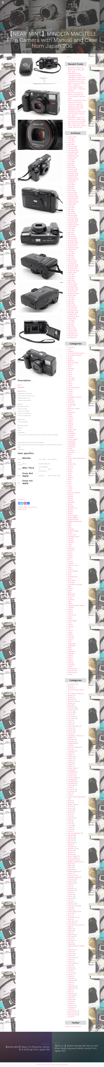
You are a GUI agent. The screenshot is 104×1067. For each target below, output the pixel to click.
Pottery (70, 569)
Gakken (70, 426)
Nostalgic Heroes (73, 536)
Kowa (69, 473)
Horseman (71, 450)
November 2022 (73, 221)
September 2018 (73, 316)
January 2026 (72, 148)
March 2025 (72, 167)
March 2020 (72, 282)
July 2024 (71, 183)
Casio (70, 382)
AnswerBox (65, 1064)
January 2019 (72, 309)
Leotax (70, 487)
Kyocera (70, 477)
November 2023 (73, 198)
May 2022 (71, 232)
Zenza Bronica (72, 668)
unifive (70, 640)
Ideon (70, 454)
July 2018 (71, 320)
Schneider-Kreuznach (75, 584)
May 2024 (71, 186)
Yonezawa (71, 664)
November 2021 (73, 244)
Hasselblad (71, 441)
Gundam (71, 437)
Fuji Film (71, 418)
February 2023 (72, 215)
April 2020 (71, 280)
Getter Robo (72, 429)
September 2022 (73, 225)
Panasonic (71, 548)
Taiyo (69, 601)
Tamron (70, 611)
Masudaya (71, 502)
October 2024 (72, 177)
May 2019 (71, 301)
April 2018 (71, 326)
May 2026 (71, 142)
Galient (70, 427)
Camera (29, 507)
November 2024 (73, 175)
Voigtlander (71, 643)
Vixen (70, 642)
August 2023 (72, 204)
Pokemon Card (73, 565)
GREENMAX (72, 433)
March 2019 (71, 305)
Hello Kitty (71, 447)
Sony (69, 592)
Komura (70, 466)
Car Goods (71, 378)
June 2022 (71, 230)
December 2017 (73, 334)
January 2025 (72, 171)
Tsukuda (71, 636)
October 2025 (72, 154)
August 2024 (72, 181)
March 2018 (71, 328)
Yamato (70, 655)
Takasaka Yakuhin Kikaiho (76, 605)
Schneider (71, 582)
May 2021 (71, 255)
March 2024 (72, 190)
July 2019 (71, 297)
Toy (69, 628)
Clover (70, 385)
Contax (70, 389)
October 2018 (72, 314)
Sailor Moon (72, 580)
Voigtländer (71, 645)
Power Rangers (73, 571)
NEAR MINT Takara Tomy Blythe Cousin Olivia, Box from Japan (76, 69)
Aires (69, 349)
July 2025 (71, 160)
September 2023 (73, 202)
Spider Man (71, 594)
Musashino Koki (73, 519)
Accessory (71, 347)
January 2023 (72, 217)
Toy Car (70, 630)
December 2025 (73, 150)
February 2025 (72, 169)
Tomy (69, 622)
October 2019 (72, 291)
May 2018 (71, 324)
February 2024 (72, 192)
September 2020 (73, 270)
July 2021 (71, 251)
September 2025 (73, 156)
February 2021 (72, 261)
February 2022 (72, 238)
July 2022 (71, 228)
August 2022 (72, 226)
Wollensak (71, 651)
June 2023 (71, 207)
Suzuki (70, 598)
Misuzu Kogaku (73, 515)
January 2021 (72, 263)
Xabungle (71, 653)
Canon (70, 372)
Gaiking (70, 424)
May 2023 (71, 209)
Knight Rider (72, 464)
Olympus (71, 538)
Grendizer (71, 435)
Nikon (70, 523)
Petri (69, 559)
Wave (69, 647)
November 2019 (73, 290)
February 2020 (72, 284)
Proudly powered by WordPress (43, 1064)
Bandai (70, 357)
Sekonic (70, 588)
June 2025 (71, 161)
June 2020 (71, 276)
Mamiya (70, 494)
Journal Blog (58, 1064)
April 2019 (71, 303)
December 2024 (73, 173)
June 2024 (71, 184)
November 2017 (73, 335)
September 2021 (73, 248)
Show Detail (21, 499)
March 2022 (72, 236)
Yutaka (70, 666)
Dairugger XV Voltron (74, 397)
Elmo (69, 410)
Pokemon (71, 563)
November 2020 (73, 267)
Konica (70, 469)
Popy (69, 567)
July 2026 (71, 139)
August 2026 (72, 137)
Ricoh (70, 573)
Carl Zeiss (71, 380)
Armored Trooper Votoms (76, 353)
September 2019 (73, 293)
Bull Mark (71, 368)
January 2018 (72, 332)
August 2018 (72, 318)
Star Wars (71, 596)
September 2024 (73, 179)
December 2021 (73, 242)
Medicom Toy (72, 508)
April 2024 (71, 188)
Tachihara (71, 599)
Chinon (70, 383)
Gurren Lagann (73, 439)
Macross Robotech (74, 492)
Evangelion (71, 412)
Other (70, 546)
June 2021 (71, 253)
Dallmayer (71, 401)
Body (25, 507)
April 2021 (71, 257)
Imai (69, 456)
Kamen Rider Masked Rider (77, 458)
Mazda (70, 504)
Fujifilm (70, 420)
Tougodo (70, 626)
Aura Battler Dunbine (75, 355)
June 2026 (71, 140)
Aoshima (71, 351)
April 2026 (71, 144)
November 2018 (73, 313)
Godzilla (70, 431)
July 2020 (71, 274)
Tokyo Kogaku (72, 621)
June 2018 (71, 322)
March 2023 (72, 213)
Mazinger (71, 506)
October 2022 (72, 223)
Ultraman (71, 638)
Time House (72, 615)
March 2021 (71, 259)
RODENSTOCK (72, 577)
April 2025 (71, 165)
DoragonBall (72, 404)
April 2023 (71, 211)
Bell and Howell (73, 362)
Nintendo (71, 529)
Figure (70, 414)
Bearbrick (71, 361)
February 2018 (72, 330)
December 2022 (73, 219)
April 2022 (71, 234)
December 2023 (73, 196)
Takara (70, 603)
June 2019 (71, 299)
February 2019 (72, 307)
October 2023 (72, 200)
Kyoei (69, 479)
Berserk (70, 364)
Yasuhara (71, 663)
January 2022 (72, 240)
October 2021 (72, 246)
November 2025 (73, 152)
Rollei (70, 578)
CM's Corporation (73, 387)
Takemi (70, 609)
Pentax (70, 554)
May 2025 (71, 163)
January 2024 (72, 194)
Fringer (70, 416)
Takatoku (71, 607)
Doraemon (71, 403)
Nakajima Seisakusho (75, 521)
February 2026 (72, 146)
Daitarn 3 (71, 399)
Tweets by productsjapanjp (73, 1026)
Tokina (70, 617)
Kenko (70, 460)
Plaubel (70, 561)
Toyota (70, 632)
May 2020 (71, 278)
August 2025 (72, 158)
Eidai (69, 406)
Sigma (70, 590)
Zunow (70, 674)
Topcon (70, 624)
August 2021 (72, 249)
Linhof (70, 489)
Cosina (70, 395)
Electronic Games (74, 408)
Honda (70, 448)
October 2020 (72, 269)
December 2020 (73, 265)
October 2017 (72, 337)
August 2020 (72, 272)
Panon (70, 552)
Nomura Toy (72, 534)
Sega (69, 586)
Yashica (70, 657)
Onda (69, 544)
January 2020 (72, 286)
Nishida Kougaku (73, 531)
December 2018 (73, 311)
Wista (70, 649)
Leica (69, 481)
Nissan (70, 533)
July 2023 (71, 205)
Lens (69, 485)
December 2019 (73, 288)
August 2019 (72, 295)
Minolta (34, 507)
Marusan (71, 500)
